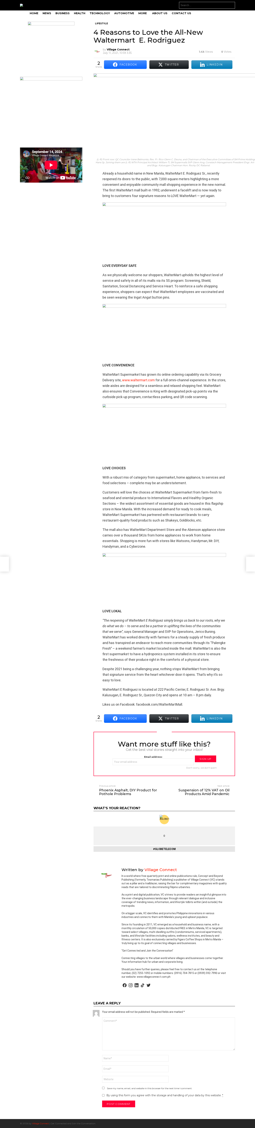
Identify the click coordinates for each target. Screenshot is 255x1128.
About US (159, 13)
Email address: (153, 756)
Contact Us (181, 13)
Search (231, 6)
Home (34, 13)
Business (62, 13)
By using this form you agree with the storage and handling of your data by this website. (164, 1095)
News (47, 13)
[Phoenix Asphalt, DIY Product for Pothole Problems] (4, 564)
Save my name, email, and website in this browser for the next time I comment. (149, 1088)
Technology (100, 13)
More (142, 13)
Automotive (124, 13)
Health (79, 13)
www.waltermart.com (138, 380)
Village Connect (40, 1123)
